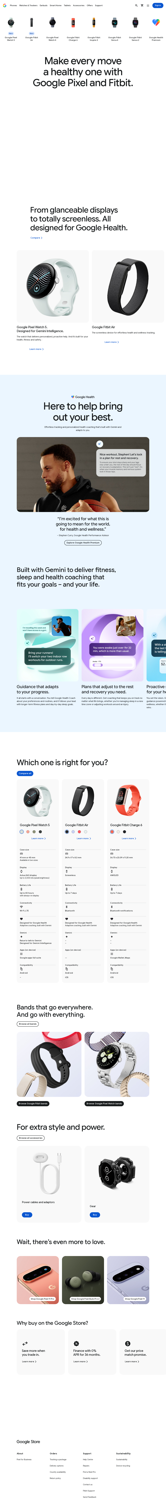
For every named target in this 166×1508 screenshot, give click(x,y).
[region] (83, 29)
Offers (90, 5)
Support (99, 5)
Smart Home (55, 5)
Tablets (67, 5)
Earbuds (43, 5)
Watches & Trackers (28, 5)
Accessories (78, 5)
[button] (136, 5)
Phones (13, 5)
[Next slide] (159, 286)
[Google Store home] (5, 5)
